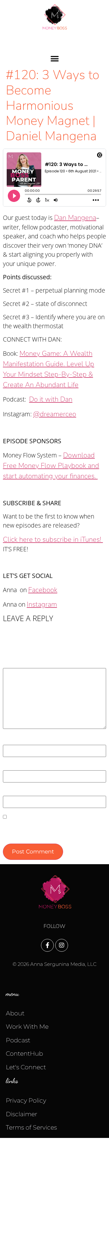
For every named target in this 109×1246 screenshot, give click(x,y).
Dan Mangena (75, 217)
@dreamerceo (54, 414)
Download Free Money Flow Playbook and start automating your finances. (51, 465)
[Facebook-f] (47, 945)
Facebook (42, 589)
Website (14, 792)
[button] (54, 58)
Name (13, 741)
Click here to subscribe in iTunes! (53, 539)
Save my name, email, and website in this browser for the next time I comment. (53, 830)
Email (13, 766)
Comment (19, 664)
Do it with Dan (50, 399)
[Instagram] (61, 945)
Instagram (42, 604)
